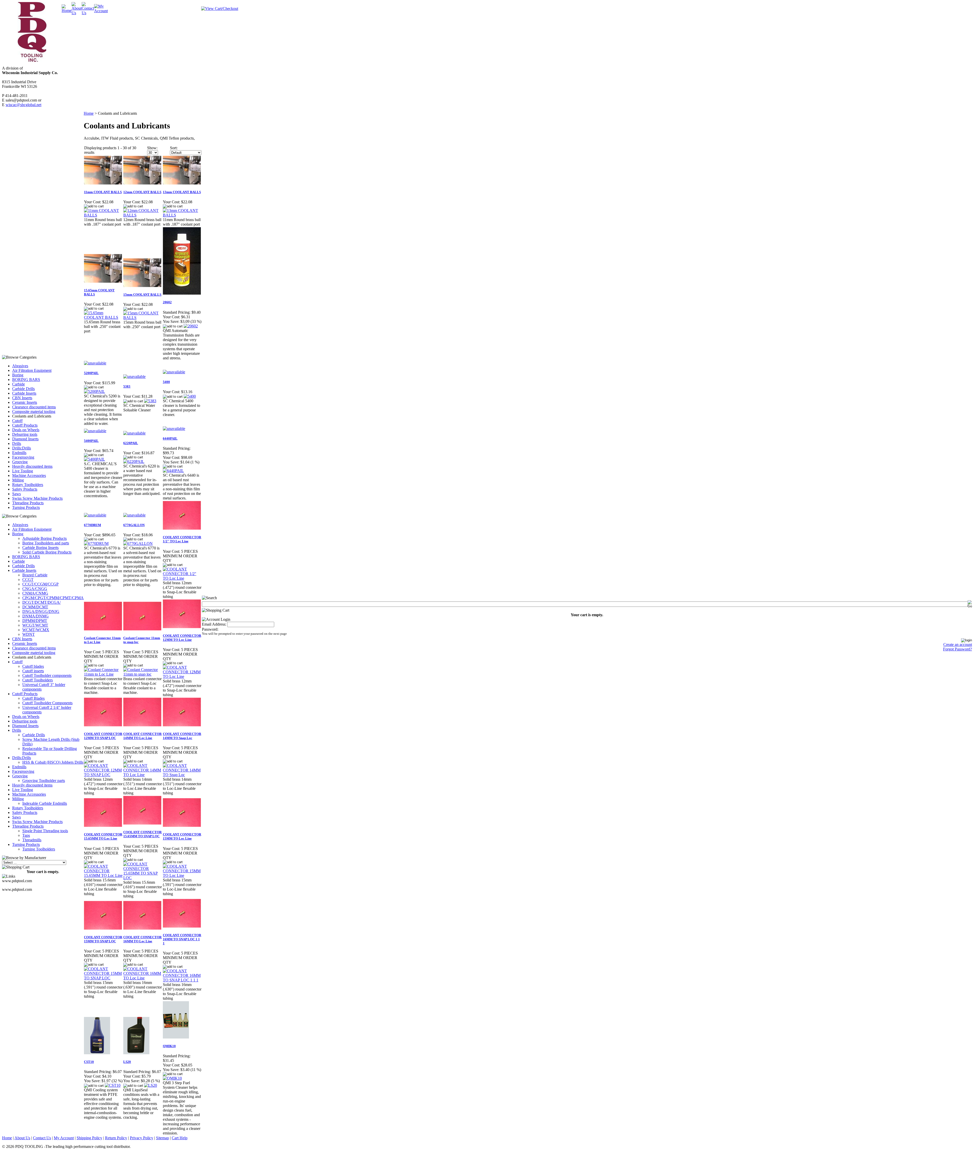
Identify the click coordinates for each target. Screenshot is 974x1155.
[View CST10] (112, 1085)
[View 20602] (191, 326)
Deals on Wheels (25, 430)
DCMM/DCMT (35, 607)
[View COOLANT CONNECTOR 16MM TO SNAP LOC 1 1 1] (182, 980)
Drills (16, 443)
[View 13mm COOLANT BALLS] (182, 215)
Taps (26, 835)
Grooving (20, 462)
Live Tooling (22, 471)
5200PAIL (91, 373)
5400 (166, 382)
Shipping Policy (89, 1138)
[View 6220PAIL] (133, 461)
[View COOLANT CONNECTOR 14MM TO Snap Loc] (182, 775)
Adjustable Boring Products (44, 538)
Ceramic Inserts (24, 402)
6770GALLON (134, 525)
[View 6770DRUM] (96, 543)
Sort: (174, 148)
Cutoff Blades (33, 698)
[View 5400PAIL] (94, 459)
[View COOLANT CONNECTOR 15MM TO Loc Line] (182, 875)
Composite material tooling (33, 411)
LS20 (127, 1062)
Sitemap (162, 1138)
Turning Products (26, 507)
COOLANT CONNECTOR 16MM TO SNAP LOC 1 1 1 (182, 939)
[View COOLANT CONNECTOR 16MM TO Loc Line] (142, 978)
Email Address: (214, 624)
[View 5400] (190, 396)
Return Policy (116, 1138)
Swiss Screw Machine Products (37, 498)
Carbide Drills (23, 389)
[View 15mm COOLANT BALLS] (142, 317)
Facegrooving (23, 457)
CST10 (89, 1062)
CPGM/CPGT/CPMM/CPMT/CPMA (53, 598)
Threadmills (31, 840)
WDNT (28, 634)
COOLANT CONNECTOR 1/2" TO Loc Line (182, 539)
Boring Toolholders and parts (45, 543)
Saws (16, 494)
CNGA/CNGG (34, 589)
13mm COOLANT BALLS (182, 192)
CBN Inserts (22, 398)
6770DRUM (92, 525)
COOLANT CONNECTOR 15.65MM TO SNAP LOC (142, 834)
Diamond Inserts (25, 439)
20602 (167, 302)
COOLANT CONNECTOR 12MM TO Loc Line (182, 638)
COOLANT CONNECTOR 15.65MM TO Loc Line (103, 836)
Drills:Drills (21, 448)
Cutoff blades (33, 666)
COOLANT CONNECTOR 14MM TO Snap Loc (182, 736)
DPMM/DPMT (34, 620)
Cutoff (17, 421)
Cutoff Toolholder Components (47, 703)
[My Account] (101, 11)
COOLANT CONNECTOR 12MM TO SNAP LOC (103, 736)
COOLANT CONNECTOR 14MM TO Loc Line (142, 736)
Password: (210, 629)
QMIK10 (169, 1046)
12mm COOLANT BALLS (142, 192)
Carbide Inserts (24, 393)
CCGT (27, 579)
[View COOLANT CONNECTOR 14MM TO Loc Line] (142, 775)
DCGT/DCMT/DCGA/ (41, 602)
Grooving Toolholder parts (43, 780)
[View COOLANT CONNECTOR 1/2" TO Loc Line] (182, 578)
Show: (152, 148)
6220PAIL (130, 443)
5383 (126, 386)
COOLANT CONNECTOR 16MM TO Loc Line (142, 939)
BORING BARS (26, 379)
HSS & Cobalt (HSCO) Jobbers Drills (52, 762)
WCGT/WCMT (35, 625)
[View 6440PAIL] (173, 470)
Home (89, 113)
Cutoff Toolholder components (47, 675)
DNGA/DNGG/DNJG (40, 611)
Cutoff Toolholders (37, 680)
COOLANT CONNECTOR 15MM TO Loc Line (182, 836)
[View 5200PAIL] (94, 391)
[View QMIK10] (172, 1078)
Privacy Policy (141, 1138)
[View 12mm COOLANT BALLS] (142, 215)
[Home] (67, 10)
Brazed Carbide (34, 575)
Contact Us (42, 1138)
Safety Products (24, 489)
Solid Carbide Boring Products (47, 552)
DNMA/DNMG (35, 616)
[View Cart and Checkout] (219, 8)
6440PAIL (170, 438)
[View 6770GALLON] (138, 543)
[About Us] (77, 13)
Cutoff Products (25, 425)
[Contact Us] (88, 13)
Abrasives (20, 366)
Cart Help (179, 1138)
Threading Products (28, 503)
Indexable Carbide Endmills (44, 803)
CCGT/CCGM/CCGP (40, 584)
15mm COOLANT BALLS (142, 294)
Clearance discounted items (34, 407)
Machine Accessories (29, 475)
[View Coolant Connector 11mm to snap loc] (142, 674)
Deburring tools (24, 434)
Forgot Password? (957, 649)
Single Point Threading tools (45, 831)
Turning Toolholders (38, 849)
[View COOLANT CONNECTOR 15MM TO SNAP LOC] (103, 978)
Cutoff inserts (33, 671)
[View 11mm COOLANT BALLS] (103, 215)
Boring (17, 375)
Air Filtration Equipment (31, 370)
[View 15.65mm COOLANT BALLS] (103, 317)
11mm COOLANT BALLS (103, 192)
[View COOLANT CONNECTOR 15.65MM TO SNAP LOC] (142, 878)
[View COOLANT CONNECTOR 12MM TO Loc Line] (182, 676)
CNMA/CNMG (35, 593)
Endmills (19, 452)
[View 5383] (150, 401)
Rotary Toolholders (27, 484)
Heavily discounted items (32, 466)
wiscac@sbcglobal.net (23, 105)
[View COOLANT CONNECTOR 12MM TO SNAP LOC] (103, 775)
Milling (18, 480)
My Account (64, 1138)
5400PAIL (91, 441)
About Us (22, 1138)
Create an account (957, 644)
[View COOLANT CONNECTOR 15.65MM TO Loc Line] (103, 875)
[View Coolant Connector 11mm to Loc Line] (103, 674)
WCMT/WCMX (35, 630)
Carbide (18, 384)
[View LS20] (150, 1085)
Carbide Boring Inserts (40, 547)
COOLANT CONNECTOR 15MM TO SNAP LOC (103, 939)
